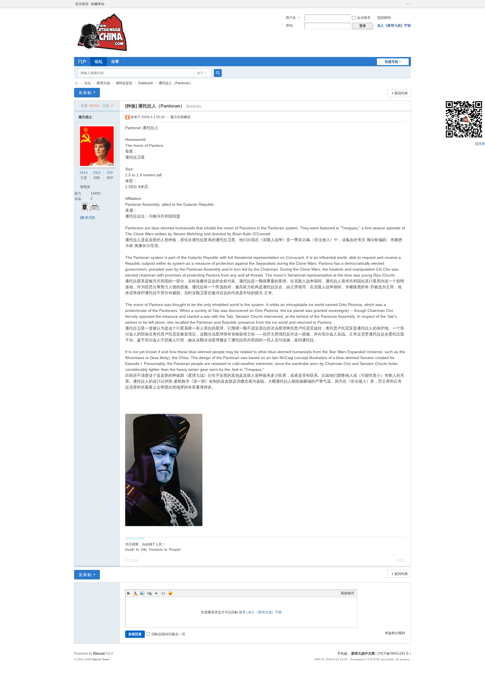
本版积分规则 (395, 633)
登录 (242, 612)
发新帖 (85, 92)
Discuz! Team (100, 659)
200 (110, 173)
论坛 (98, 61)
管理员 (85, 187)
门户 (82, 61)
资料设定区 (124, 83)
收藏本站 (97, 4)
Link (149, 593)
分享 (115, 61)
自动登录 (363, 18)
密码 (289, 26)
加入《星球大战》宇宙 (394, 26)
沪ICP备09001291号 (393, 654)
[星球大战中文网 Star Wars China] (102, 32)
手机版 (342, 654)
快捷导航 (391, 62)
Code (163, 593)
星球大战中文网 (363, 654)
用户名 (291, 18)
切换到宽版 (408, 3)
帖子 (200, 73)
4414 (84, 173)
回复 (134, 561)
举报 (400, 561)
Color (135, 593)
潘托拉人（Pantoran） (176, 83)
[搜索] (218, 73)
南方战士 (85, 117)
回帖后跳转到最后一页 (168, 634)
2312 (97, 173)
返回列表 (401, 93)
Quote (156, 593)
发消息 (90, 218)
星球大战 (103, 83)
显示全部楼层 (180, 117)
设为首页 (82, 4)
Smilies (170, 593)
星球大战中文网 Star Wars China (76, 83)
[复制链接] (193, 106)
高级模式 (347, 593)
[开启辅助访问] (403, 3)
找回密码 (384, 18)
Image (142, 593)
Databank (145, 83)
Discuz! (99, 654)
